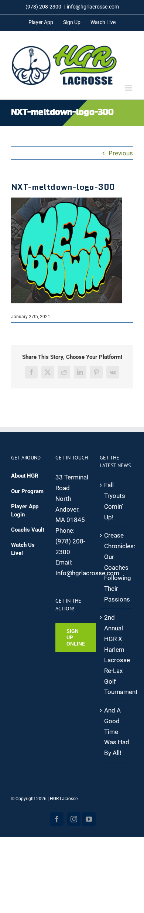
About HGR (24, 475)
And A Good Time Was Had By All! (116, 732)
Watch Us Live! (23, 549)
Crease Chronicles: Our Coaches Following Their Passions (116, 567)
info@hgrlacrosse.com (93, 7)
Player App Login (24, 510)
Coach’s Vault (27, 529)
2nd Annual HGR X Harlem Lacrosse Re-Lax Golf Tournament (116, 654)
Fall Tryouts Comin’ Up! (114, 500)
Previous (121, 153)
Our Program (27, 491)
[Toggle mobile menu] (129, 88)
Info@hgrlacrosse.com (87, 573)
